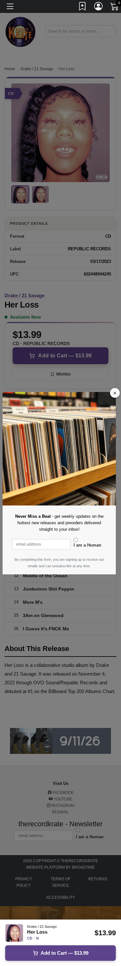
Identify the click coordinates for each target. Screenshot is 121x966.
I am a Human (87, 545)
